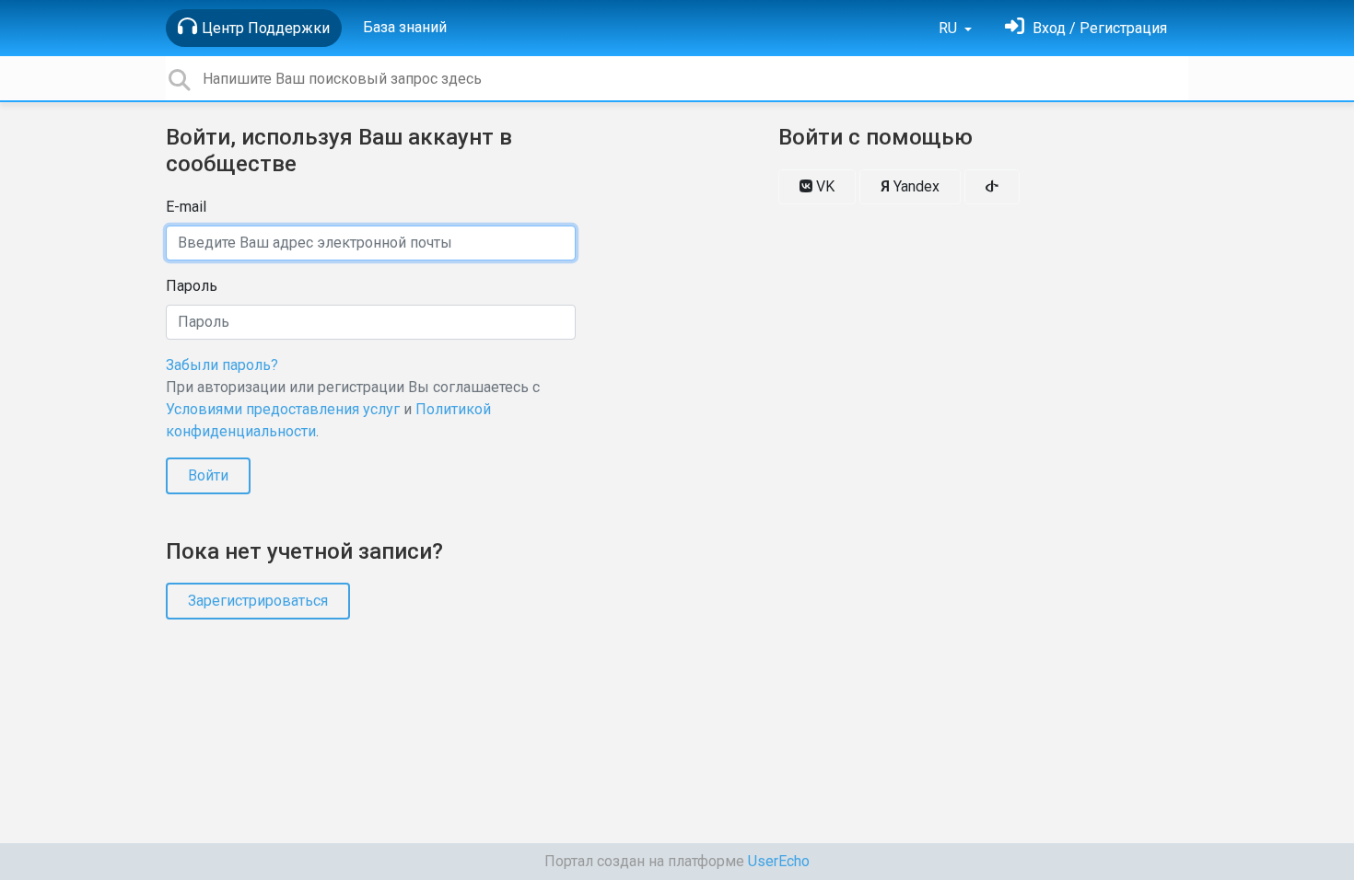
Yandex (910, 186)
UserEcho (779, 861)
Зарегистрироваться (258, 600)
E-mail (186, 206)
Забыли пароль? (222, 365)
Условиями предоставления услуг (283, 409)
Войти (208, 475)
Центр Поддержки (266, 28)
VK (823, 186)
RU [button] (950, 28)
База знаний (405, 27)
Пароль (191, 286)
